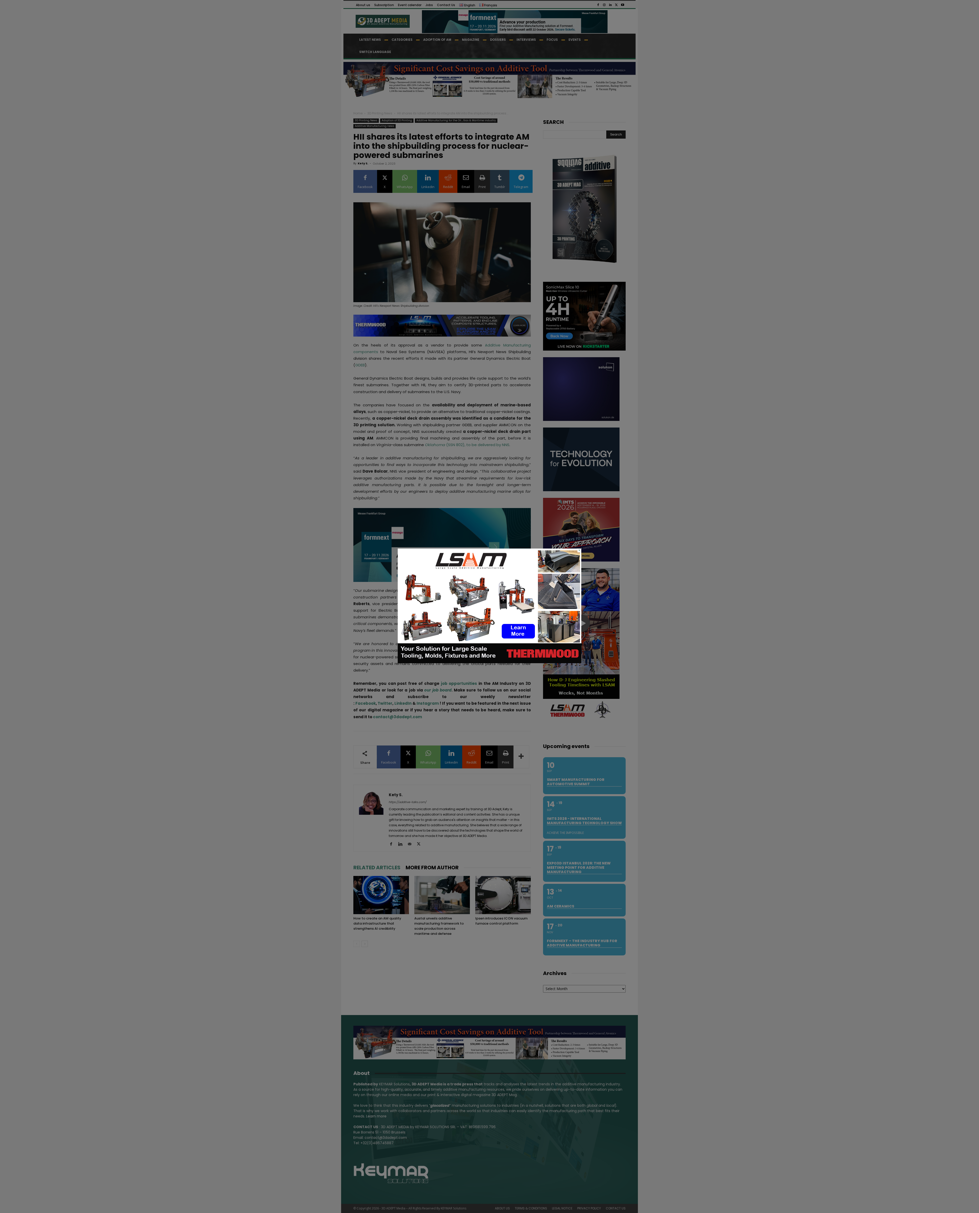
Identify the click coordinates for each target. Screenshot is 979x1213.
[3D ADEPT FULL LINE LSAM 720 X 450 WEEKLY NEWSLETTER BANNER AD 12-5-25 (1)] (489, 661)
